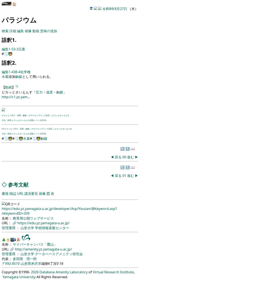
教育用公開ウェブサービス (33, 218)
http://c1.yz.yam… (16, 97)
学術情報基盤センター (52, 228)
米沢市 (36, 263)
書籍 (5, 193)
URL (20, 193)
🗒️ (6, 53)
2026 (35, 272)
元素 (21, 49)
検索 (5, 31)
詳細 (12, 31)
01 (124, 175)
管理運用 (9, 228)
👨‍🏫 (10, 53)
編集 (20, 31)
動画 (35, 31)
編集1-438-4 (11, 72)
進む (130, 157)
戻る (118, 157)
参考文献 (18, 184)
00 (124, 157)
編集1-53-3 (10, 49)
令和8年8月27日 (114, 8)
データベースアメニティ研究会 (59, 254)
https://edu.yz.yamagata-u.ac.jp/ (43, 223)
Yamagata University (19, 277)
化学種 (25, 72)
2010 (43, 120)
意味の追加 (48, 31)
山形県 (25, 263)
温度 (49, 92)
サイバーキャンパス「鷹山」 (35, 244)
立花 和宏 (6, 120)
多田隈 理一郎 (25, 258)
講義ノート (34, 120)
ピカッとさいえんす (60, 115)
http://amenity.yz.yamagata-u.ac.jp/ (43, 249)
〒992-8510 (11, 263)
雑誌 (12, 193)
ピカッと (5, 115)
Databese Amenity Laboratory (63, 272)
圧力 (39, 92)
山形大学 (27, 228)
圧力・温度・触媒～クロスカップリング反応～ (31, 115)
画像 (28, 31)
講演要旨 (31, 193)
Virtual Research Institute (113, 272)
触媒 (18, 76)
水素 (5, 76)
